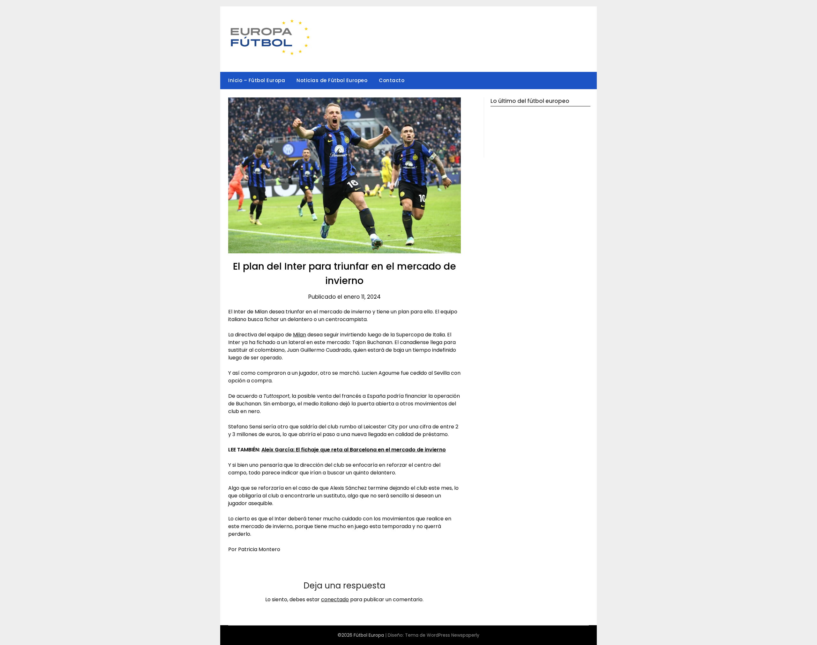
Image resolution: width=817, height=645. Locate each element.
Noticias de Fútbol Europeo (331, 80)
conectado (335, 599)
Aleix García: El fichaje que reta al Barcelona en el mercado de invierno (353, 449)
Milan (299, 334)
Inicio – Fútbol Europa (256, 80)
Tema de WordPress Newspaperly (442, 635)
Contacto (391, 80)
